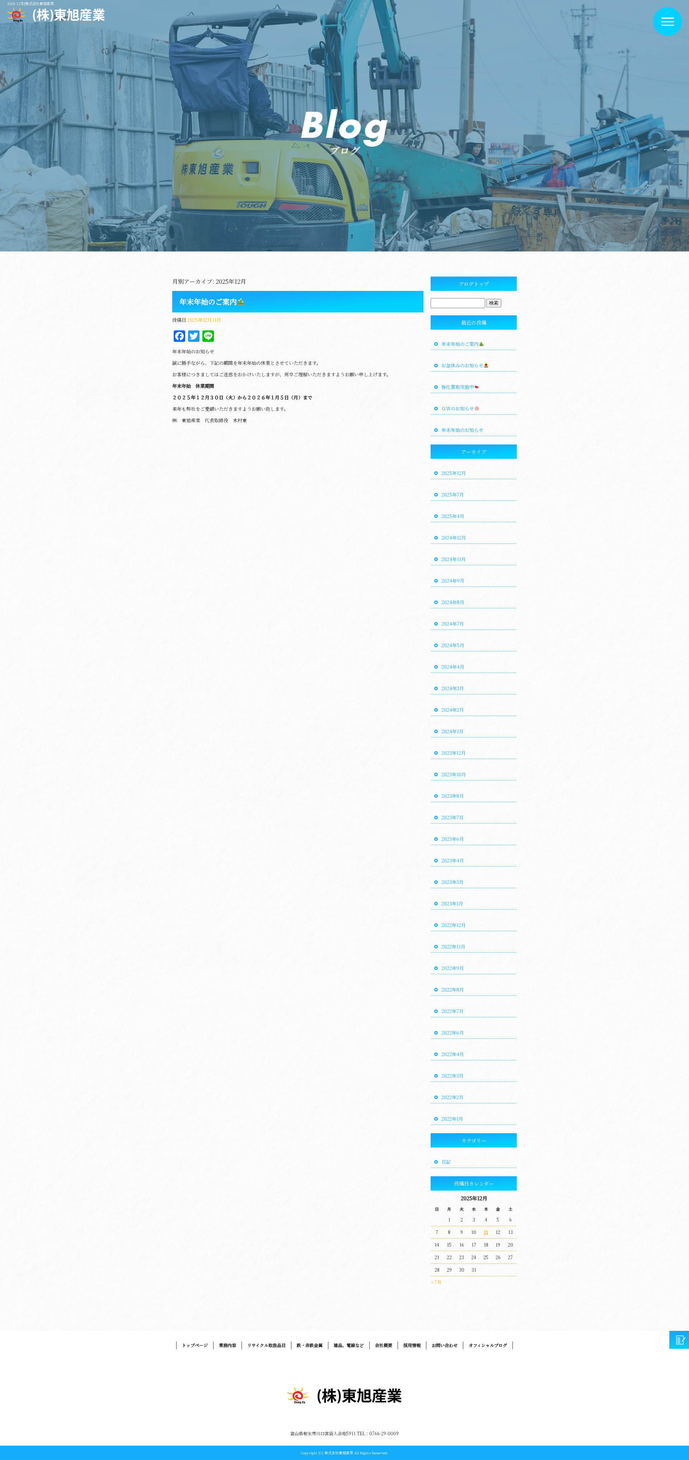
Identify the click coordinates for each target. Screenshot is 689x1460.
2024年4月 (452, 666)
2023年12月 (453, 752)
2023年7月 (452, 817)
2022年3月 (452, 1075)
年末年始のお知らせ (462, 430)
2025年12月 (453, 473)
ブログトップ (474, 283)
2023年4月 (452, 860)
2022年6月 (452, 1032)
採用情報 (412, 1345)
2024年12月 (453, 537)
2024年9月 (452, 580)
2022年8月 (452, 989)
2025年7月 (452, 494)
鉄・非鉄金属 (310, 1345)
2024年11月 (453, 559)
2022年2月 (452, 1097)
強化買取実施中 (457, 386)
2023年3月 (452, 882)
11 (486, 1232)
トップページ (195, 1345)
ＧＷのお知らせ (457, 408)
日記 (446, 1161)
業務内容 (227, 1345)
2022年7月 (452, 1011)
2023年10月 (453, 774)
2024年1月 (452, 731)
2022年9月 (452, 968)
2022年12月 (453, 925)
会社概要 (383, 1345)
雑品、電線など (349, 1345)
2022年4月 (452, 1054)
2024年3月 (452, 688)
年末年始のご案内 (208, 301)
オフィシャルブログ (488, 1345)
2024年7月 (452, 623)
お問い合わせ (445, 1345)
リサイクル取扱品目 (266, 1345)
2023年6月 (452, 838)
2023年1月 (452, 903)
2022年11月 (453, 946)
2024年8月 (452, 602)
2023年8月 (452, 795)
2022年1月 (452, 1118)
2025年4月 (452, 516)
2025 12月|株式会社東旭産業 (30, 3)
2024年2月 (452, 709)
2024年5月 (452, 645)
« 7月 (436, 1282)
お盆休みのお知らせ (462, 365)
